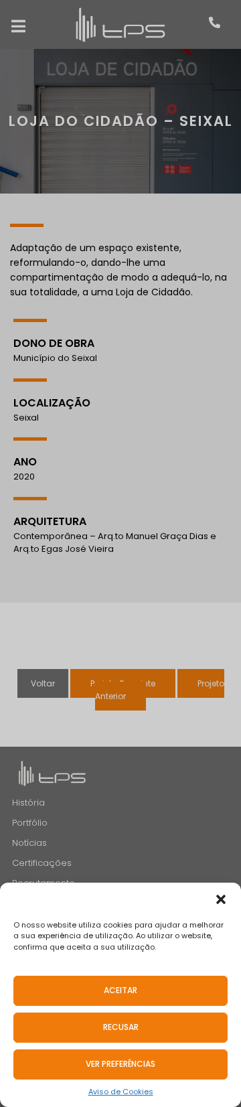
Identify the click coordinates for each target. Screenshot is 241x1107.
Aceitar (120, 990)
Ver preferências (120, 1063)
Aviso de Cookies (120, 1091)
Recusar (121, 1027)
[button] (221, 899)
